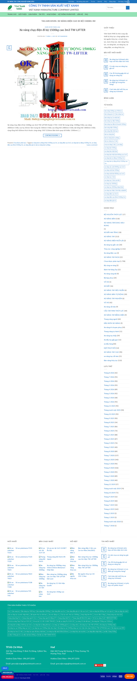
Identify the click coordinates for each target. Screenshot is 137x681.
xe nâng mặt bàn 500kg (112, 170)
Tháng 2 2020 (109, 476)
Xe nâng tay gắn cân (111, 245)
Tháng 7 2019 (109, 505)
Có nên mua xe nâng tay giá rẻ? (118, 67)
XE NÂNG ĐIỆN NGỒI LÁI (114, 241)
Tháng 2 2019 (109, 513)
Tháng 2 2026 (109, 398)
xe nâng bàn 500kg (110, 148)
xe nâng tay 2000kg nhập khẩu (114, 187)
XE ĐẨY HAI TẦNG (111, 232)
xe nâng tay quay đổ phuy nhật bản (35, 631)
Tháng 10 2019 (109, 493)
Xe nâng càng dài (110, 274)
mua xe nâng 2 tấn (110, 144)
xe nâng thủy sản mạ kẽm (78, 631)
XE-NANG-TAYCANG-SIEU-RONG (114, 224)
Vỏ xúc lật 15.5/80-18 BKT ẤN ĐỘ (44, 621)
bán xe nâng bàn (109, 134)
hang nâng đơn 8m (86, 614)
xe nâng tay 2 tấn (110, 177)
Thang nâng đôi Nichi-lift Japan (81, 618)
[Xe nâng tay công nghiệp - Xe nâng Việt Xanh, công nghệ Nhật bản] (16, 8)
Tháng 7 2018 (109, 526)
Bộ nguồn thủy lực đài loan (39, 614)
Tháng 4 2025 (109, 439)
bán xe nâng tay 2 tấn (111, 141)
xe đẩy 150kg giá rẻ (14, 635)
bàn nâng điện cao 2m (58, 611)
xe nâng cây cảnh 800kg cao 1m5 (115, 167)
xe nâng (120, 144)
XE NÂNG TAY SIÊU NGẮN (114, 290)
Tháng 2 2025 (109, 447)
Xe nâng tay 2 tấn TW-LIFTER (89, 624)
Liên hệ (99, 1)
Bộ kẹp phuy (108, 278)
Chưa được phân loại (52, 27)
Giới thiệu (71, 1)
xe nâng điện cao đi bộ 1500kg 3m (115, 197)
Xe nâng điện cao (110, 253)
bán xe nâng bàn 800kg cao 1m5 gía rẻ (101, 611)
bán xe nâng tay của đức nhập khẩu (18, 614)
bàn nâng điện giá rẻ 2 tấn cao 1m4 (77, 611)
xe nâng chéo (74, 624)
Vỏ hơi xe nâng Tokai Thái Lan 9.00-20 (19, 621)
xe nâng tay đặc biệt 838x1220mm (57, 631)
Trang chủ (11, 14)
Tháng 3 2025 (109, 443)
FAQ (105, 1)
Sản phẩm (32, 14)
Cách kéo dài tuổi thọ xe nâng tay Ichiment (118, 90)
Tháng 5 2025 (109, 435)
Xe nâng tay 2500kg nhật (107, 624)
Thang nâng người (110, 319)
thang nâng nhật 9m (64, 618)
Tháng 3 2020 (109, 472)
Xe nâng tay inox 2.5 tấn (15, 631)
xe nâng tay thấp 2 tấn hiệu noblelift (115, 190)
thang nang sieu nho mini (114, 614)
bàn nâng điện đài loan (111, 131)
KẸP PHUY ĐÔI (110, 348)
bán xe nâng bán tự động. (43, 145)
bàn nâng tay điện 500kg (112, 121)
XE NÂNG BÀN (109, 219)
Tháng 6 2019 (109, 509)
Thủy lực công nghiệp (112, 249)
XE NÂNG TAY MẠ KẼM (113, 298)
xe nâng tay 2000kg (111, 183)
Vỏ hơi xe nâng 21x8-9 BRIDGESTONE (104, 618)
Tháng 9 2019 (109, 497)
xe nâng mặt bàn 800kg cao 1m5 (114, 173)
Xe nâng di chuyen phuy (113, 327)
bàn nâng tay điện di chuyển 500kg (115, 124)
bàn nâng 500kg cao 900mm (113, 111)
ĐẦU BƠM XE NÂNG (112, 323)
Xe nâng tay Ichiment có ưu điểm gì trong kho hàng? (118, 82)
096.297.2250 (29, 659)
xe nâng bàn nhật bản (111, 151)
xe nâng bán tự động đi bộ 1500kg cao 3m (44, 142)
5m (9, 611)
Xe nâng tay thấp (110, 336)
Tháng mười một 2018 (112, 522)
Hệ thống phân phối (82, 1)
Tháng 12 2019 (109, 484)
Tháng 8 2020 (109, 451)
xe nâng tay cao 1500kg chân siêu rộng (44, 628)
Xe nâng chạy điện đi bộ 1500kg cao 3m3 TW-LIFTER (52, 30)
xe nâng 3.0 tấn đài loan (83, 621)
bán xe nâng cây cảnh (121, 611)
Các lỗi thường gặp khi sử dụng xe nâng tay (119, 74)
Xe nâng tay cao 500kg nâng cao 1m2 (19, 628)
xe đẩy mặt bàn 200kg (28, 635)
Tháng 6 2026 (109, 381)
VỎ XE (106, 302)
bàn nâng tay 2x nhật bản (112, 117)
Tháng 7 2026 (109, 377)
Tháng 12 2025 (109, 406)
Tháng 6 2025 (109, 431)
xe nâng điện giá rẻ (29, 145)
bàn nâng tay (119, 114)
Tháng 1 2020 (109, 480)
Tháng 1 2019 (109, 517)
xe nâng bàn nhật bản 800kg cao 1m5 (116, 154)
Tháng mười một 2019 (112, 488)
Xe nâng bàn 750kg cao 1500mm (102, 621)
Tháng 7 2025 (109, 426)
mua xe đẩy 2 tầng (99, 614)
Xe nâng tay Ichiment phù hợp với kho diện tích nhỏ (119, 60)
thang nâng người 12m (29, 618)
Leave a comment (92, 145)
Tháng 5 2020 (109, 464)
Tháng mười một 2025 (112, 410)
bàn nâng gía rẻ (109, 114)
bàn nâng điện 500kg (111, 127)
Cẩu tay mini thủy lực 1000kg (70, 614)
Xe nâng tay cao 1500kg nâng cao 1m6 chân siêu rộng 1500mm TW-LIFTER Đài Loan (84, 628)
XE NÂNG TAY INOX (111, 257)
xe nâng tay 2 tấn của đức (112, 180)
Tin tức (93, 1)
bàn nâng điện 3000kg (43, 611)
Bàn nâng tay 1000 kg (28, 611)
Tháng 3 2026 (109, 393)
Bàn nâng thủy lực (111, 360)
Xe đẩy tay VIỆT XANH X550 (46, 635)
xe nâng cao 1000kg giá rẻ (60, 624)
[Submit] (128, 8)
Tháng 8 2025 (109, 422)
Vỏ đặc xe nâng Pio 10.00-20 (65, 621)
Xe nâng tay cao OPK (118, 628)
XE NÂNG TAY (109, 236)
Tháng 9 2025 (109, 418)
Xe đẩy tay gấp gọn (111, 340)
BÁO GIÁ (130, 676)
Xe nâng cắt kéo (110, 307)
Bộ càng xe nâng (110, 265)
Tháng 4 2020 (109, 468)
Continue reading (52, 135)
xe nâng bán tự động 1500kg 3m (81, 142)
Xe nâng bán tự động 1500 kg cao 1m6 (19, 624)
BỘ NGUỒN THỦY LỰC (113, 214)
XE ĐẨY (107, 286)
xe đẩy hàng (108, 344)
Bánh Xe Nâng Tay (110, 270)
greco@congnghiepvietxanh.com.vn (26, 664)
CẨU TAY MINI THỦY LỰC (114, 311)
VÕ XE (106, 282)
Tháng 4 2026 (109, 389)
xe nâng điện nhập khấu (95, 631)
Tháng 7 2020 (109, 455)
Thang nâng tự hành (111, 331)
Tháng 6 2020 (109, 460)
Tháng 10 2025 (109, 414)
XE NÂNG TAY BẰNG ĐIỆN (114, 315)
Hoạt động (51, 14)
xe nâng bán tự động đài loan (42, 624)
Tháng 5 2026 (109, 385)
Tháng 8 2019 (109, 501)
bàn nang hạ (15, 611)
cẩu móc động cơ (54, 614)
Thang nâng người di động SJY (47, 618)
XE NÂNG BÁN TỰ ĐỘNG (114, 294)
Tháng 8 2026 (109, 373)
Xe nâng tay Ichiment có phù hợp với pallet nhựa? (118, 584)
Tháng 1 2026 (109, 402)
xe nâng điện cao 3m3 (64, 142)
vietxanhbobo (62, 36)
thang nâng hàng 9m (14, 618)
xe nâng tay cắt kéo (111, 356)
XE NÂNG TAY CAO (111, 352)
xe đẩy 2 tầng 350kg (110, 631)
